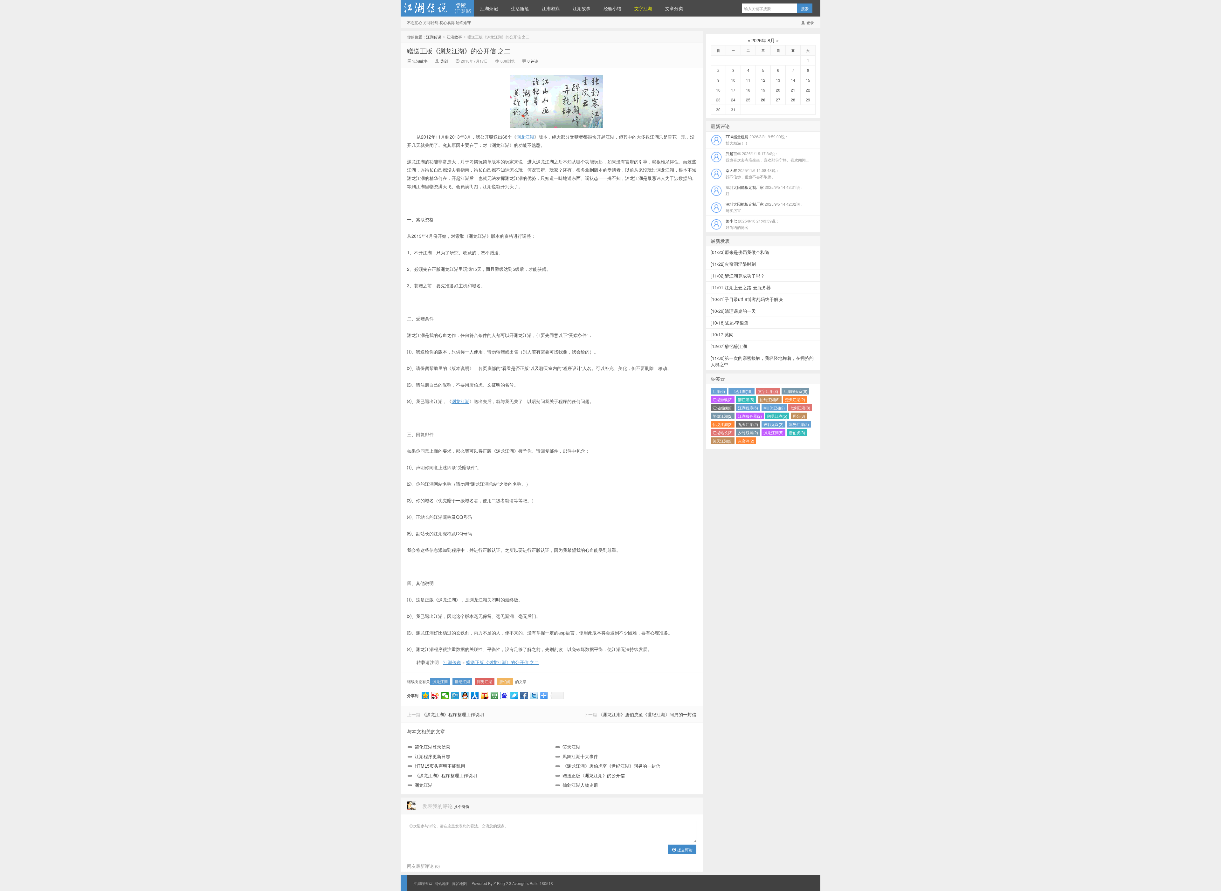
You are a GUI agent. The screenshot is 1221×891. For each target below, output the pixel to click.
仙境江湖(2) (723, 424)
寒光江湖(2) (799, 424)
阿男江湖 (484, 681)
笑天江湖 (571, 747)
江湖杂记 (489, 8)
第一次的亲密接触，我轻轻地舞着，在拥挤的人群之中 (762, 361)
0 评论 (533, 61)
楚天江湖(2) (795, 399)
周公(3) (799, 416)
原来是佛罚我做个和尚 (740, 252)
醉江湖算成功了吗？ (738, 275)
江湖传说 (437, 8)
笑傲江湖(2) (723, 416)
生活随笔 (520, 8)
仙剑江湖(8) (770, 399)
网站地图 (442, 883)
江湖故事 (581, 8)
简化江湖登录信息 (432, 747)
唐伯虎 (505, 681)
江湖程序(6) (748, 407)
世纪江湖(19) (741, 391)
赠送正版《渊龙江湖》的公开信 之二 (459, 50)
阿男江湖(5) (777, 416)
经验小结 (612, 8)
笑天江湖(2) (723, 440)
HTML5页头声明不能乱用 (440, 766)
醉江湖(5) (746, 399)
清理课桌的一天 (733, 311)
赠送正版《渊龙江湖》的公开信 (593, 775)
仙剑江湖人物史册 (580, 785)
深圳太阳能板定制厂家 (765, 190)
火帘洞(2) (746, 440)
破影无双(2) (773, 424)
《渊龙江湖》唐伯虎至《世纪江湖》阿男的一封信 (647, 714)
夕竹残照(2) (748, 432)
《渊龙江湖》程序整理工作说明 (453, 714)
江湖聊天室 (422, 883)
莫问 (722, 334)
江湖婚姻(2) (723, 407)
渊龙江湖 (525, 137)
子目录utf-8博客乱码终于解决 (747, 299)
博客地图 (459, 883)
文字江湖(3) (768, 391)
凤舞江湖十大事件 (580, 756)
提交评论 (684, 849)
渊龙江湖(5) (773, 432)
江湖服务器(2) (750, 416)
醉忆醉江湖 (729, 346)
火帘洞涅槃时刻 (733, 264)
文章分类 (674, 8)
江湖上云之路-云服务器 (741, 287)
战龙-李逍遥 (729, 322)
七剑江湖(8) (800, 407)
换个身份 (461, 806)
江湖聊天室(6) (795, 391)
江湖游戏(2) (723, 399)
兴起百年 (767, 156)
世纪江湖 (462, 681)
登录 (810, 22)
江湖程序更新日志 (432, 756)
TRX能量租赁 (757, 140)
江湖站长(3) (723, 432)
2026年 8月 (763, 40)
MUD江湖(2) (774, 407)
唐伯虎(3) (797, 432)
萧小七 (752, 224)
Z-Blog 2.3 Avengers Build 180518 (523, 883)
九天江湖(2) (748, 424)
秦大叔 (752, 173)
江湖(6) (719, 391)
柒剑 (444, 61)
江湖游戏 (551, 8)
